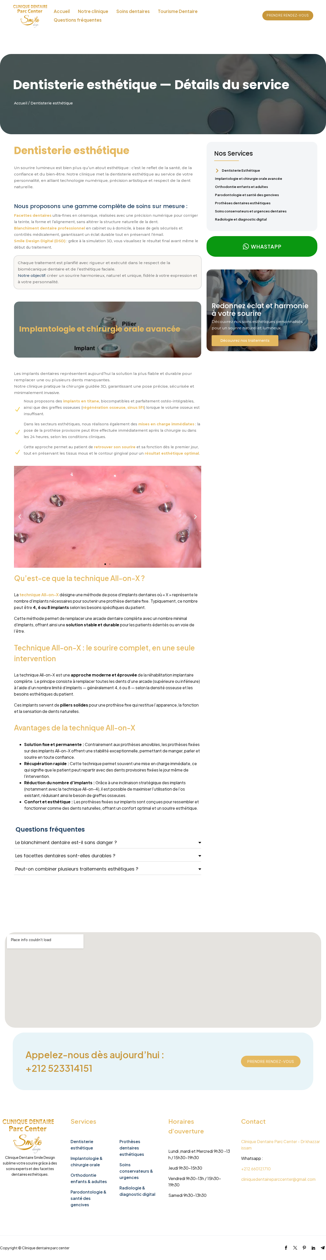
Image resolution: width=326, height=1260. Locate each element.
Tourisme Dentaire (178, 11)
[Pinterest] (304, 1248)
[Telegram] (323, 1248)
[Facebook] (286, 1248)
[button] (20, 516)
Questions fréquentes (78, 20)
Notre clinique (93, 11)
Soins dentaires (133, 11)
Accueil (62, 11)
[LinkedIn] (313, 1248)
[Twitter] (295, 1248)
